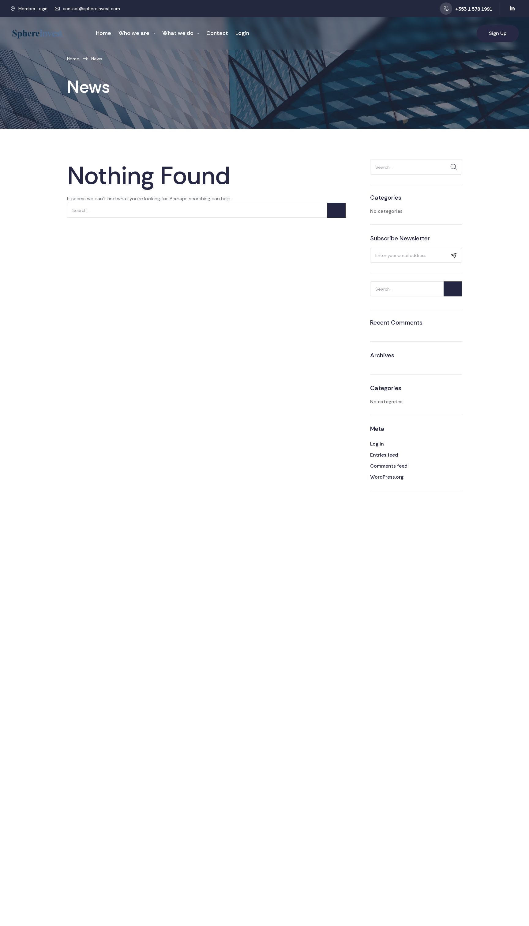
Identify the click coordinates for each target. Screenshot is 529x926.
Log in (377, 444)
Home (103, 33)
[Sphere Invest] (37, 33)
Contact (217, 33)
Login (242, 33)
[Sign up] (454, 255)
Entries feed (384, 455)
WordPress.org (386, 477)
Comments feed (388, 466)
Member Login (32, 8)
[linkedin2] (512, 8)
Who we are (133, 33)
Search (453, 167)
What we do (177, 33)
